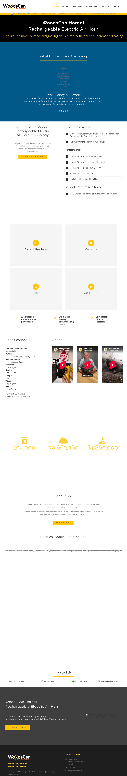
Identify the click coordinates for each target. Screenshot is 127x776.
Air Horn (43, 146)
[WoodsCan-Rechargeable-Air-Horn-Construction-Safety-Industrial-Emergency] (104, 715)
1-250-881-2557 (73, 767)
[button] (59, 111)
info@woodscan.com (75, 771)
